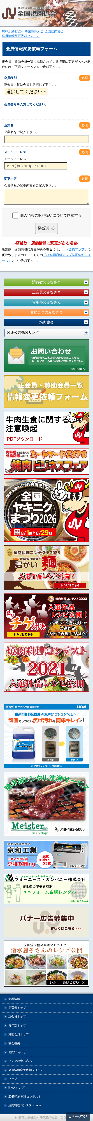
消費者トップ (17, 1007)
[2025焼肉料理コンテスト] (46, 567)
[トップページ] (46, 13)
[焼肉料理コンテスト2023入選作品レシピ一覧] (46, 616)
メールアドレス (15, 152)
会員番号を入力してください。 (26, 104)
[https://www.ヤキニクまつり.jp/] (46, 510)
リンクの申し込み (20, 1061)
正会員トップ (17, 1016)
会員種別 (10, 78)
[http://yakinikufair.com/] (46, 461)
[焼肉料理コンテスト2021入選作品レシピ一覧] (46, 667)
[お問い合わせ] (46, 355)
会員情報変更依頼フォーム (26, 1070)
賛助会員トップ (18, 1034)
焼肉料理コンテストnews (25, 1105)
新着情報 (14, 999)
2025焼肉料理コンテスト (24, 1096)
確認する (46, 228)
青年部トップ (17, 1025)
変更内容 (10, 178)
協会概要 (14, 1043)
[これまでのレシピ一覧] (46, 964)
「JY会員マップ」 (75, 249)
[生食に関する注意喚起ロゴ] (46, 428)
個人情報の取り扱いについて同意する (50, 215)
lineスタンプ (16, 1087)
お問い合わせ (17, 1052)
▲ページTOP (78, 1116)
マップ (12, 1078)
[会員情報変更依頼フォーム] (46, 391)
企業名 (9, 125)
